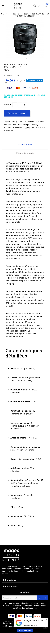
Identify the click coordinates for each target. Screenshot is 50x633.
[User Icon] (39, 5)
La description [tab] (25, 144)
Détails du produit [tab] (25, 153)
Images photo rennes (34, 620)
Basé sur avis (30, 625)
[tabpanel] (25, 39)
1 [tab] (26, 58)
